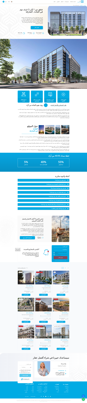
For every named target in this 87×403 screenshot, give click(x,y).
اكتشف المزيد (26, 294)
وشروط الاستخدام (56, 253)
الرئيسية (84, 5)
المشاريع (81, 5)
